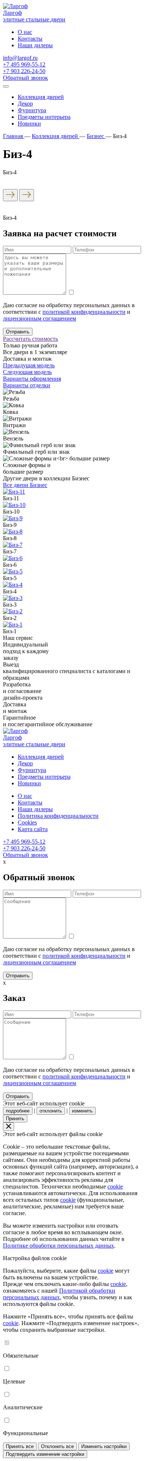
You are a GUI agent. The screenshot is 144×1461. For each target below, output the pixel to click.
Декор (25, 103)
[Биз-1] (13, 624)
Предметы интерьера (44, 117)
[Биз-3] (13, 598)
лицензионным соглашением (39, 318)
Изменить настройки (104, 1446)
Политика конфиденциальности (58, 816)
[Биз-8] (13, 531)
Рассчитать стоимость (30, 339)
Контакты (30, 38)
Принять (15, 1118)
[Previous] (10, 195)
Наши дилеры (35, 45)
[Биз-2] (13, 611)
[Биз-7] (13, 545)
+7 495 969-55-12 (24, 64)
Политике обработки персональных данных (58, 1245)
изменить (82, 1111)
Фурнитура (32, 110)
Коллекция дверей (41, 97)
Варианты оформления (32, 378)
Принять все (20, 1446)
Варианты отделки (26, 385)
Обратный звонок (25, 78)
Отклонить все (57, 1446)
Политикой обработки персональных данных (59, 1293)
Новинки (29, 123)
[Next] (26, 195)
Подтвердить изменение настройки (45, 1454)
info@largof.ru (20, 58)
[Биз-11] (14, 491)
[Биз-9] (13, 518)
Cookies (27, 822)
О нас (25, 32)
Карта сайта (33, 829)
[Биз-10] (14, 505)
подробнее (18, 1111)
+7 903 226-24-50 (24, 71)
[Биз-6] (13, 558)
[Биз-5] (13, 571)
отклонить (51, 1111)
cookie (115, 1186)
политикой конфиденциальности (84, 312)
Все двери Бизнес (25, 485)
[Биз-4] (13, 585)
